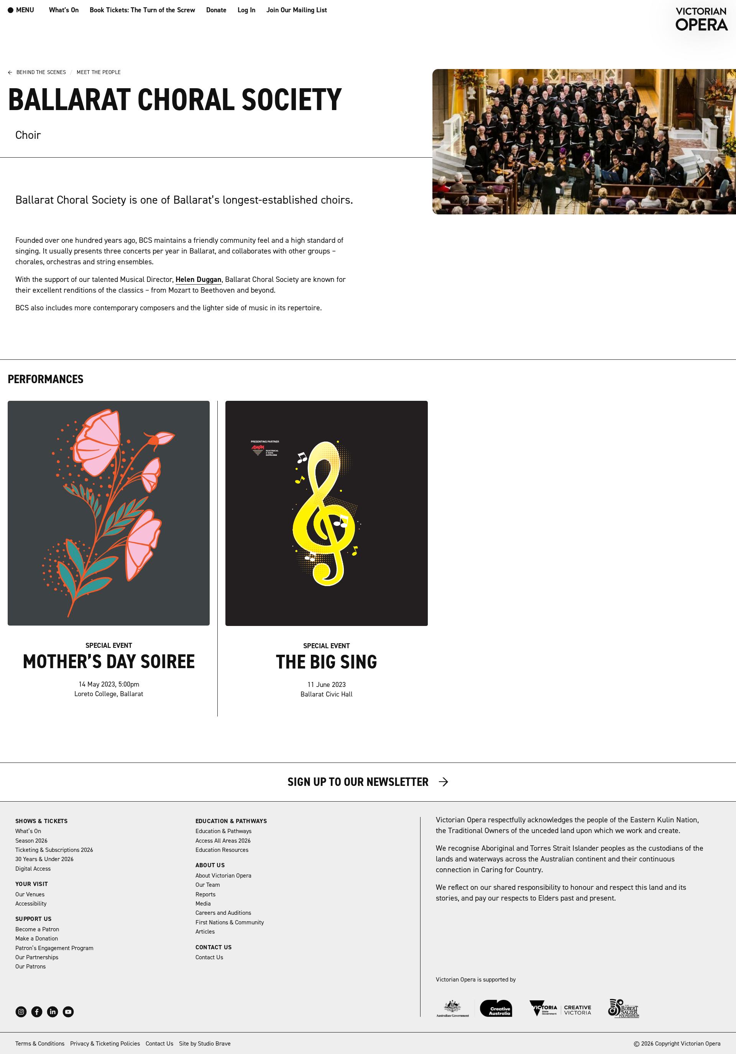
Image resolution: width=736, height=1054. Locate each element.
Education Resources (222, 850)
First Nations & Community (230, 922)
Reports (205, 894)
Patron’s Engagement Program (54, 948)
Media (203, 903)
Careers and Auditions (223, 913)
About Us (210, 865)
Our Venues (29, 894)
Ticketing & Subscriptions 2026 (54, 850)
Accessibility (30, 903)
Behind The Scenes (40, 72)
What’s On (64, 10)
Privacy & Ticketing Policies (105, 1043)
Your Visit (31, 884)
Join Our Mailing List (296, 10)
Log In (246, 10)
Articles (205, 931)
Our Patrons (30, 966)
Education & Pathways (231, 821)
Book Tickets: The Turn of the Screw (142, 10)
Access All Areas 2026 (223, 841)
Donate (216, 10)
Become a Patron (37, 929)
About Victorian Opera (223, 875)
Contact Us (214, 947)
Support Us (33, 919)
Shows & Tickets (41, 821)
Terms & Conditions (39, 1043)
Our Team (208, 885)
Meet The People (99, 72)
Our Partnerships (36, 957)
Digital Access (33, 869)
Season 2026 (31, 841)
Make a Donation (36, 938)
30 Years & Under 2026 (44, 859)
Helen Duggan (199, 279)
